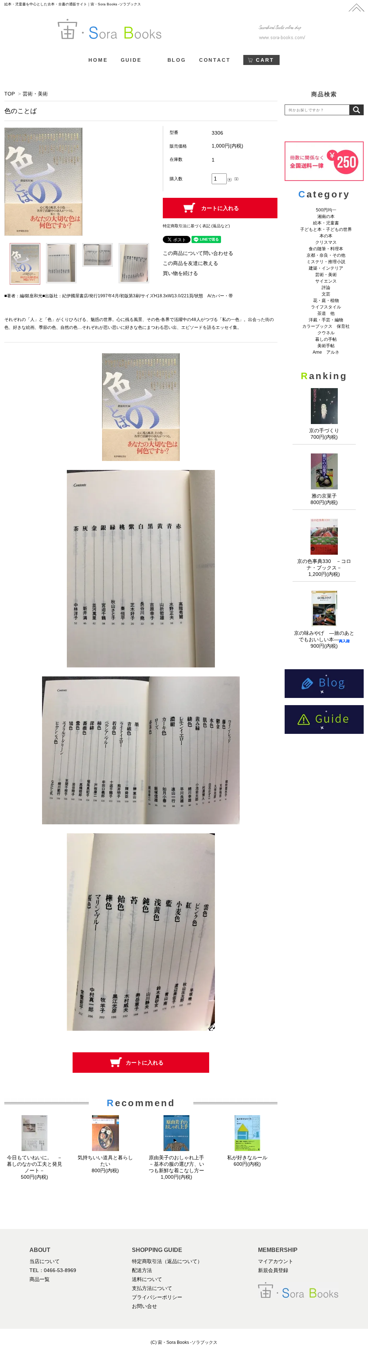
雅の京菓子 (324, 496)
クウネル (326, 332)
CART (265, 60)
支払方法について (152, 1288)
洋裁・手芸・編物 (328, 319)
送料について (147, 1279)
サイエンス (326, 281)
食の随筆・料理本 (326, 248)
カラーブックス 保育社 (326, 326)
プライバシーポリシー (157, 1297)
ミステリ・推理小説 (326, 261)
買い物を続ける (180, 273)
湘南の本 (326, 216)
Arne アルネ (326, 352)
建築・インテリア (326, 268)
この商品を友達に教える (190, 263)
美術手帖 (326, 345)
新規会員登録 (273, 1270)
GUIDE (131, 60)
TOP (9, 94)
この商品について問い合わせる (198, 253)
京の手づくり (324, 430)
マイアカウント (275, 1261)
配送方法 (142, 1270)
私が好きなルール (247, 1157)
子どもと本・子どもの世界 (326, 229)
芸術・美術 (35, 94)
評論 (326, 287)
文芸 (326, 294)
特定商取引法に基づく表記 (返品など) (196, 226)
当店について (44, 1261)
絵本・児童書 (326, 222)
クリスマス (326, 242)
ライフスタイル (326, 306)
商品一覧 (39, 1279)
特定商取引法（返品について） (167, 1261)
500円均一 (326, 210)
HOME (97, 60)
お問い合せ (144, 1306)
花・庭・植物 (326, 300)
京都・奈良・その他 (326, 255)
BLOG (176, 60)
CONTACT (215, 60)
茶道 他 (326, 313)
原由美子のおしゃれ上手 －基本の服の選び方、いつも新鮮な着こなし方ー (179, 1164)
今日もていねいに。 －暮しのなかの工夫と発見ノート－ (34, 1164)
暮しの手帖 (326, 339)
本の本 (325, 235)
